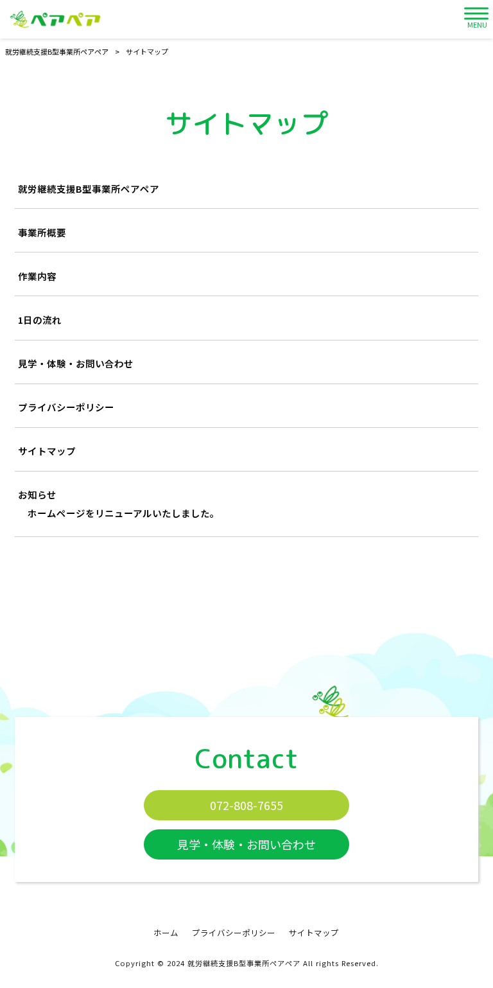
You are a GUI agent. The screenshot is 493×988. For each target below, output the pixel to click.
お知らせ (37, 494)
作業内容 (37, 276)
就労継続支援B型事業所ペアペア (88, 188)
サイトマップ (47, 450)
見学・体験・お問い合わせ (76, 363)
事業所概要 (42, 232)
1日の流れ (40, 319)
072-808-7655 (246, 805)
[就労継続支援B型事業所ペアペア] (55, 19)
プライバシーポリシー (66, 407)
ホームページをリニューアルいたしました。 (124, 513)
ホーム (165, 933)
